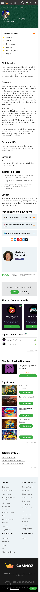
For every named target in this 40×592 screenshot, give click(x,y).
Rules (4, 516)
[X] (26, 239)
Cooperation (6, 538)
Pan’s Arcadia (23, 386)
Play (11, 326)
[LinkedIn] (15, 239)
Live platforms (27, 529)
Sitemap (25, 525)
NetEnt (21, 399)
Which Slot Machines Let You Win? (13, 460)
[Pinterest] (18, 239)
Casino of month (27, 487)
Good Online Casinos (8, 457)
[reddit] (20, 239)
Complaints (26, 504)
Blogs (24, 538)
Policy (4, 545)
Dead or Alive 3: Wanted (26, 397)
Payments (25, 490)
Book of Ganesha (24, 419)
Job (3, 549)
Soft (23, 511)
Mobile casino (27, 497)
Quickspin (21, 433)
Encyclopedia (6, 530)
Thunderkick (22, 388)
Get (28, 376)
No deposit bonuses (8, 519)
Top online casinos (8, 512)
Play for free (27, 392)
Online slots (6, 503)
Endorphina (22, 422)
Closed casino (6, 494)
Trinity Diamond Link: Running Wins (25, 408)
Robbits (21, 431)
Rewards (5, 523)
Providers (5, 526)
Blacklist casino (7, 490)
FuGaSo (21, 411)
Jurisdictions (26, 515)
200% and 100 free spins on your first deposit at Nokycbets (27, 366)
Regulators (26, 518)
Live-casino (26, 501)
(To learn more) (14, 589)
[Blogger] (12, 239)
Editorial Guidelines (8, 552)
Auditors (25, 522)
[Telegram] (23, 239)
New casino (6, 487)
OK (33, 588)
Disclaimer (5, 542)
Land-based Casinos (29, 508)
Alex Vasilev (15, 274)
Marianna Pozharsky (21, 254)
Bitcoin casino (27, 494)
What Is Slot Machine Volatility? (12, 463)
